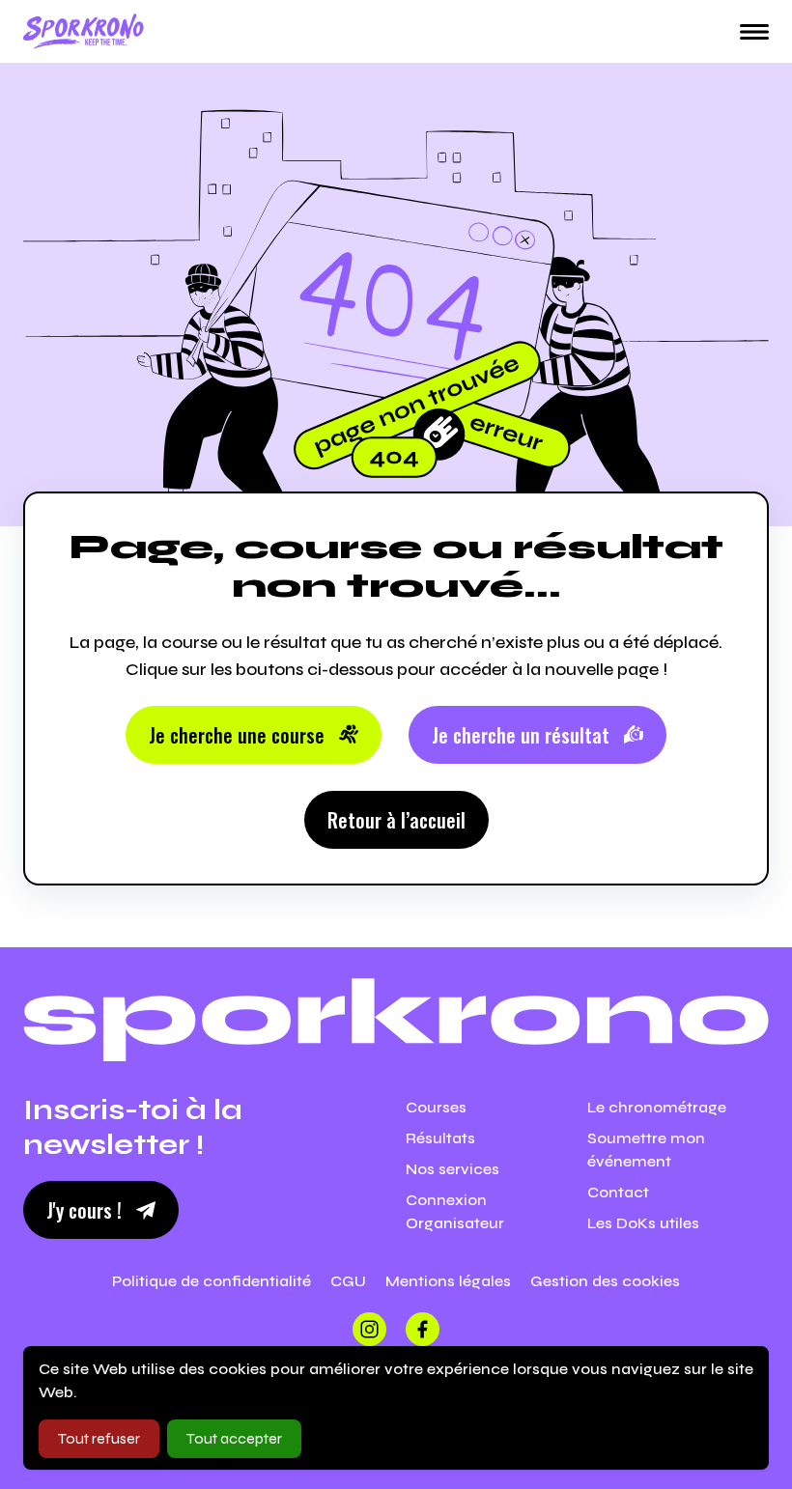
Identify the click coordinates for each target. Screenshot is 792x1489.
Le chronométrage (656, 1107)
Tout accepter (234, 1438)
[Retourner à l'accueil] (83, 31)
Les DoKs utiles (643, 1223)
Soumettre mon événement (646, 1149)
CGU (348, 1281)
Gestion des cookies (605, 1281)
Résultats (440, 1138)
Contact (618, 1192)
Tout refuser (99, 1438)
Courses (436, 1107)
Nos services (452, 1169)
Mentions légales (448, 1281)
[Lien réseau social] (369, 1329)
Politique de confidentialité (211, 1281)
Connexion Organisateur (455, 1211)
